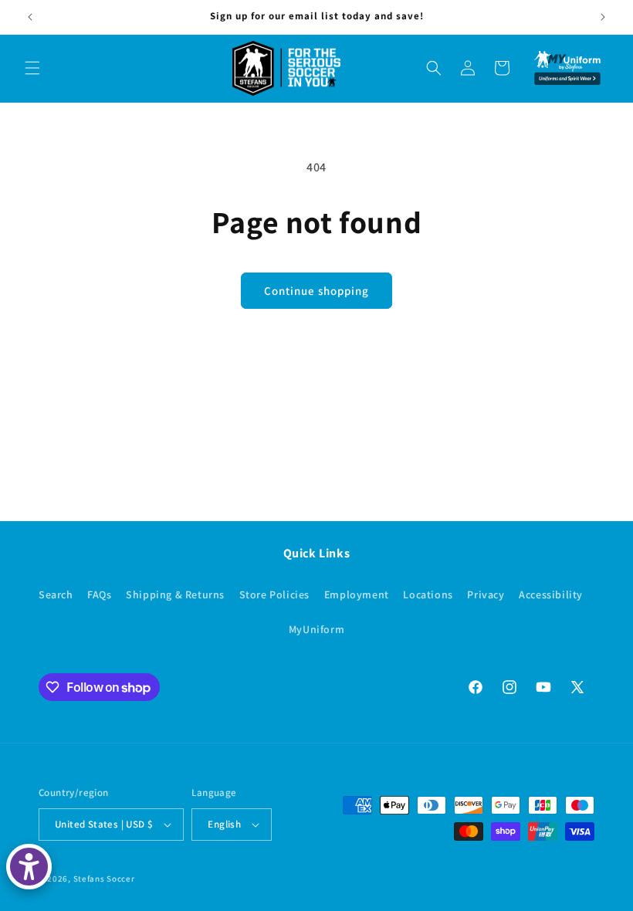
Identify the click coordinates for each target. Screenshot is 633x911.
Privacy (485, 594)
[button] (32, 68)
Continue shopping (316, 290)
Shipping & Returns (175, 594)
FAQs (99, 594)
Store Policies (274, 594)
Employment (356, 594)
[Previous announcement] (30, 17)
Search (56, 594)
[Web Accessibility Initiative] (29, 867)
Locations (427, 594)
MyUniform (316, 629)
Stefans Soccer (104, 878)
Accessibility (551, 594)
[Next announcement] (603, 17)
